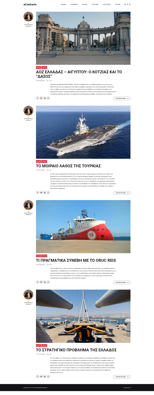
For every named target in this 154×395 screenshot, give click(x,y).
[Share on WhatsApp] (48, 98)
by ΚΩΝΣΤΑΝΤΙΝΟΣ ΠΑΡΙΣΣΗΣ (28, 24)
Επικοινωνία (127, 387)
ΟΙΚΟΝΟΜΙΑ (74, 4)
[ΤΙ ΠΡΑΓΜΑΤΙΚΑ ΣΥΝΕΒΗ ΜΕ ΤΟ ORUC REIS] (83, 226)
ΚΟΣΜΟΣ (84, 4)
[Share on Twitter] (41, 98)
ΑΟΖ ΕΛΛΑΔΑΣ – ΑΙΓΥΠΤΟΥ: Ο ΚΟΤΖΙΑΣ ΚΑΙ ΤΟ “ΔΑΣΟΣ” (79, 74)
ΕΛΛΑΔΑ (63, 4)
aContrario (30, 4)
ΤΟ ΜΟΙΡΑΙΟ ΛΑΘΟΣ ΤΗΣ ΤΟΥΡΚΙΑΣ (68, 166)
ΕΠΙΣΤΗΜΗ (95, 4)
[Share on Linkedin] (44, 98)
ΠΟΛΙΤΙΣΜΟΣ (107, 4)
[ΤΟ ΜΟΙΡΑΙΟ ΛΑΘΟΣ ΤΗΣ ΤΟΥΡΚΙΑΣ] (83, 132)
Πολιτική (44, 67)
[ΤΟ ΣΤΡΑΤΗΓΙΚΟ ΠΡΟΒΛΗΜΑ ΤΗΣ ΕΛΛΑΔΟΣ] (83, 316)
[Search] (129, 4)
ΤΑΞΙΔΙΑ (117, 4)
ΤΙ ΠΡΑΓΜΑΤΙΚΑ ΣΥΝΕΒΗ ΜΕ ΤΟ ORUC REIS (76, 260)
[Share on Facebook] (37, 98)
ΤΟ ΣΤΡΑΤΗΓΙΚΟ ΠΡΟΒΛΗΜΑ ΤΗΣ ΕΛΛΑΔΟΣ (76, 350)
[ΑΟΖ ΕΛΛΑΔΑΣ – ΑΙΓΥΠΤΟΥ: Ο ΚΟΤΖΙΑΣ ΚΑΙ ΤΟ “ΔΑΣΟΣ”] (83, 38)
